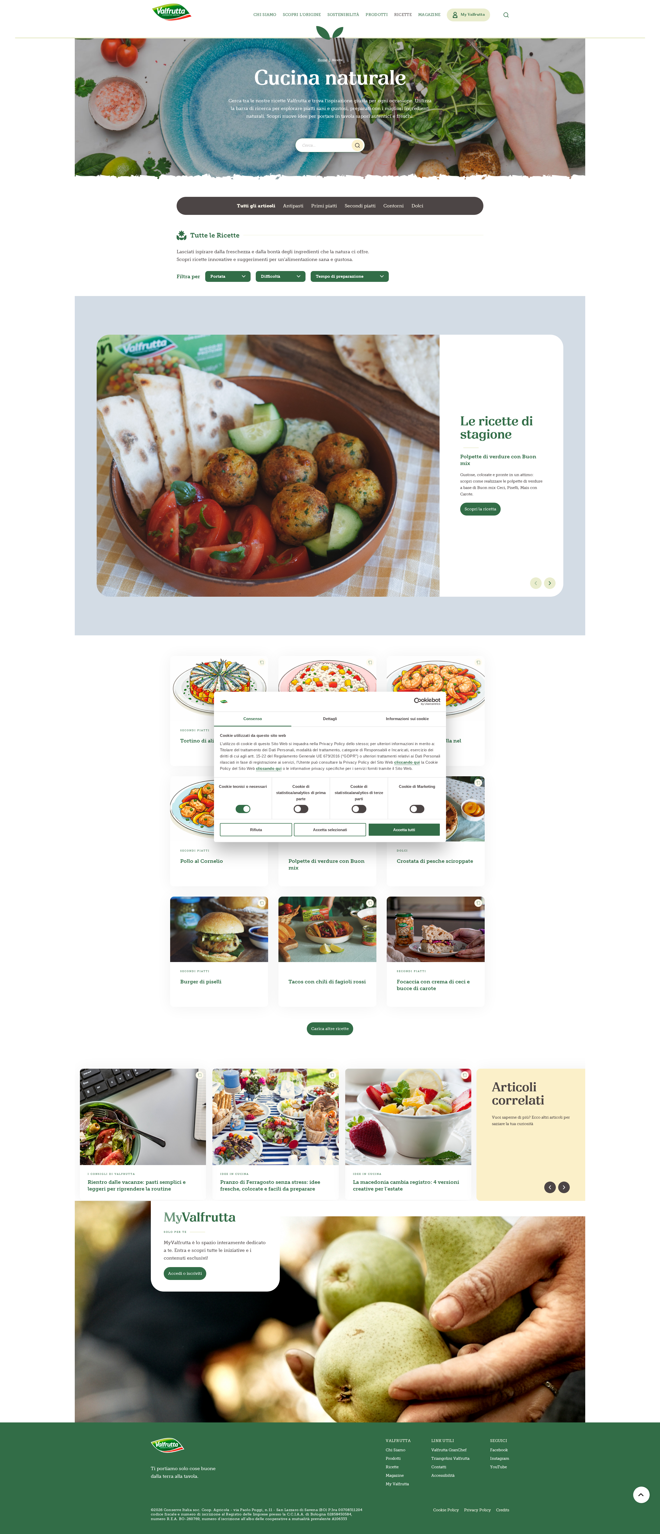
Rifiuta (256, 829)
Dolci (417, 206)
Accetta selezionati (330, 829)
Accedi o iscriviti (185, 1273)
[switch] (301, 809)
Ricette (403, 14)
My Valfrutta (397, 1484)
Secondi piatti (360, 206)
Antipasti (293, 206)
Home (322, 60)
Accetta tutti (404, 829)
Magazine (429, 14)
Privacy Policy (477, 1510)
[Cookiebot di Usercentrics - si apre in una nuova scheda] (417, 701)
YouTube (498, 1467)
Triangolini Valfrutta (450, 1458)
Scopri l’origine (302, 14)
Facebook (499, 1450)
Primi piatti (324, 206)
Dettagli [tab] (330, 719)
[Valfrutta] (172, 12)
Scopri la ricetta (480, 509)
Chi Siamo (395, 1450)
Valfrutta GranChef (449, 1450)
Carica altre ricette (330, 1028)
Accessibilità (443, 1475)
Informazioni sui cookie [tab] (407, 719)
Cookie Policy (446, 1510)
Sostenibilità (343, 14)
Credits (502, 1510)
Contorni (393, 206)
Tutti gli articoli (256, 206)
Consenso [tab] (252, 719)
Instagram (499, 1458)
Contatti (438, 1467)
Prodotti (393, 1458)
